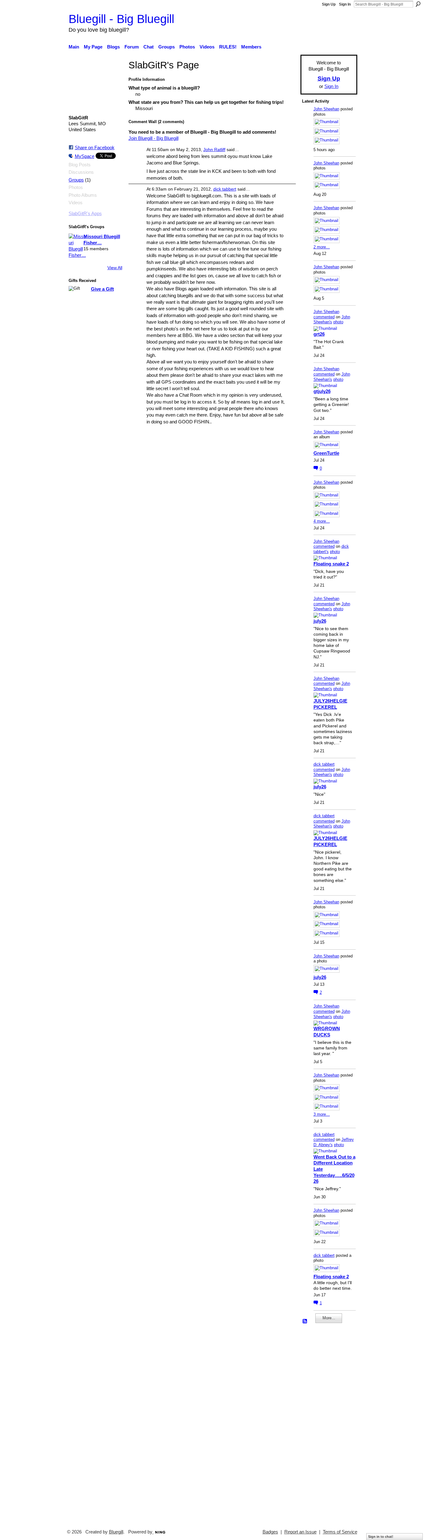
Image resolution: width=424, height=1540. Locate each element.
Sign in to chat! (380, 1536)
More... (329, 1318)
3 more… (321, 1114)
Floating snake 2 (331, 563)
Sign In (345, 4)
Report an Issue (300, 1531)
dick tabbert (224, 189)
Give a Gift (102, 289)
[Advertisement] (320, 1423)
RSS (305, 1321)
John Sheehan (326, 109)
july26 (319, 621)
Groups (76, 180)
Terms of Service (340, 1531)
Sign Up (329, 4)
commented (324, 317)
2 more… (321, 247)
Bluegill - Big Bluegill (121, 18)
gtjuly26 (322, 391)
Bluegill (116, 1531)
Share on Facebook (95, 147)
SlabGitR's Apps (85, 213)
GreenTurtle (326, 453)
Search (418, 4)
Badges (270, 1531)
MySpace (84, 156)
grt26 (319, 334)
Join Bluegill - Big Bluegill (153, 138)
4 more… (321, 521)
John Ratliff (214, 149)
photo (338, 322)
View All (114, 267)
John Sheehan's (331, 320)
